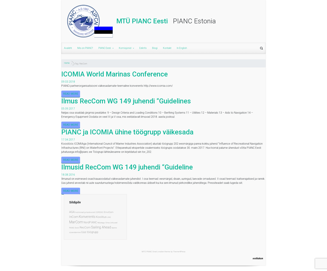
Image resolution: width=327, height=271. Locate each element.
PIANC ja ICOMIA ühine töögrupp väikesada (127, 132)
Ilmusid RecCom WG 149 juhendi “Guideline (127, 167)
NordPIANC (90, 222)
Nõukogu (101, 223)
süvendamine (75, 232)
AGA (72, 212)
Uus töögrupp (89, 232)
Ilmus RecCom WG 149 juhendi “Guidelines (126, 101)
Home (66, 63)
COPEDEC (99, 212)
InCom (73, 217)
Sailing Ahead (101, 227)
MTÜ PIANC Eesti (142, 21)
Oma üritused (111, 223)
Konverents (87, 217)
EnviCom (108, 212)
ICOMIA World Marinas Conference (114, 74)
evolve (161, 252)
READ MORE (70, 93)
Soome (114, 228)
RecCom (85, 227)
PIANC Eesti (74, 228)
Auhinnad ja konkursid (85, 212)
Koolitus (101, 217)
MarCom (76, 222)
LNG (109, 217)
